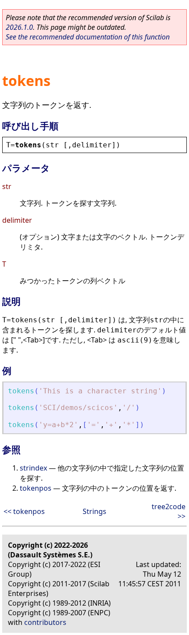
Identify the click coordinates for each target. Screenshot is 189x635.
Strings (94, 511)
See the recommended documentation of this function (88, 37)
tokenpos (35, 488)
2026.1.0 (19, 27)
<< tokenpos (24, 511)
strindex (33, 468)
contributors (45, 622)
